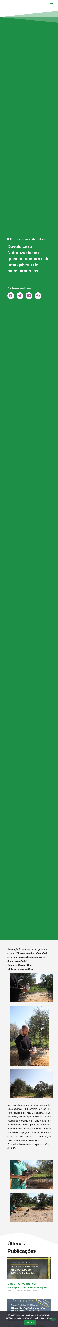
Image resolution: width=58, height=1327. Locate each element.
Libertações (41, 239)
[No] (53, 1319)
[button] (10, 295)
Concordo (30, 1322)
